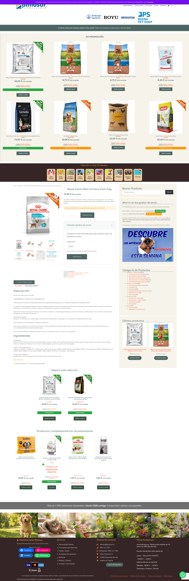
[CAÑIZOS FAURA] (161, 17)
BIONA (71, 78)
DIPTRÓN (103, 476)
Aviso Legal (168, 576)
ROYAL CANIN (70, 275)
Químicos (28, 482)
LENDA (23, 137)
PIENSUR (118, 136)
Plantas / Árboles (65, 560)
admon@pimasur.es (107, 544)
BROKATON (70, 137)
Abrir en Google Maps (114, 565)
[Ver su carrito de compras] (168, 5)
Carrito (156, 6)
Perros (69, 274)
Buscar (169, 192)
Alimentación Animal (26, 86)
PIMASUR (26, 476)
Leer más (51, 487)
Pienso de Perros (76, 274)
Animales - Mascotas (25, 85)
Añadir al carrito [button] (23, 95)
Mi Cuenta (148, 6)
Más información (18, 360)
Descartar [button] (150, 2)
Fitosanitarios (28, 483)
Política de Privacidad (138, 576)
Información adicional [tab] (31, 286)
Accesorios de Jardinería (67, 554)
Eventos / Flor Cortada (67, 564)
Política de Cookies (154, 576)
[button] (171, 5)
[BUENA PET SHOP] (144, 17)
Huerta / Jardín (64, 551)
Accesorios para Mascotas (68, 548)
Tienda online (139, 6)
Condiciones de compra (119, 576)
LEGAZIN (23, 79)
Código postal (71, 242)
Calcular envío (77, 256)
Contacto (163, 6)
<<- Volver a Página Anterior (24, 282)
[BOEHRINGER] (93, 17)
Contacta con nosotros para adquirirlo (51, 469)
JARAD (166, 137)
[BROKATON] (127, 17)
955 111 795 (105, 548)
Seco (81, 274)
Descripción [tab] (18, 286)
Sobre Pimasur (128, 6)
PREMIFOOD (80, 402)
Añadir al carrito (87, 215)
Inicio (15, 186)
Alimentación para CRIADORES (53, 478)
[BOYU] (110, 17)
